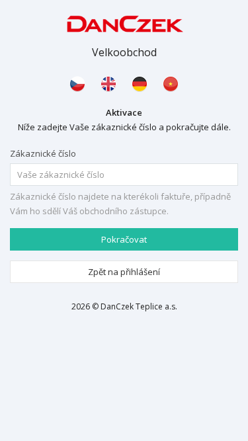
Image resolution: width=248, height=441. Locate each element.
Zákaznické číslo (43, 153)
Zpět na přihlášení (124, 272)
